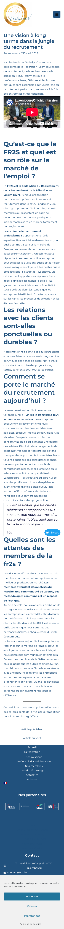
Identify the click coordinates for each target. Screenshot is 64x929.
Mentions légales (32, 848)
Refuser (32, 906)
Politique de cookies (30, 924)
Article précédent (32, 729)
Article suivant (32, 738)
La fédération (32, 751)
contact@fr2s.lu (17, 872)
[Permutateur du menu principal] (57, 14)
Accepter (32, 896)
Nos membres (34, 766)
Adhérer (32, 779)
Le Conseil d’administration (34, 761)
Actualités (32, 774)
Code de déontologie (32, 770)
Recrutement (12, 53)
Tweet (55, 532)
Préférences (32, 915)
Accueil (32, 747)
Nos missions (34, 757)
